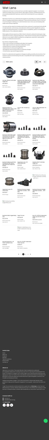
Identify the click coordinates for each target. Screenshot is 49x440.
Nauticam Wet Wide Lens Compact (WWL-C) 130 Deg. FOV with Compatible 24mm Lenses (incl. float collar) (39, 82)
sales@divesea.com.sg (9, 399)
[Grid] (36, 62)
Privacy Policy (5, 360)
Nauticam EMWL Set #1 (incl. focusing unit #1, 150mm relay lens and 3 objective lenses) (24, 136)
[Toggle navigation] (45, 2)
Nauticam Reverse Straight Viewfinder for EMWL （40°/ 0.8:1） (39, 190)
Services (4, 357)
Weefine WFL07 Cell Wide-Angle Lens (39, 162)
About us (4, 354)
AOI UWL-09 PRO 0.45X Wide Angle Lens (9, 81)
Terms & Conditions (6, 359)
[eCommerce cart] (41, 2)
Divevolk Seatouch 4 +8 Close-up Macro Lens (8, 242)
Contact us (5, 362)
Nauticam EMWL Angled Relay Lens (9, 216)
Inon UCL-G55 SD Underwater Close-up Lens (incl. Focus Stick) (40, 216)
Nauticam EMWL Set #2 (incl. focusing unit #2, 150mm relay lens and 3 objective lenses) (39, 136)
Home (3, 352)
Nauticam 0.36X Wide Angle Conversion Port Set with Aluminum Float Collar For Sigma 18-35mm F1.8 (9, 136)
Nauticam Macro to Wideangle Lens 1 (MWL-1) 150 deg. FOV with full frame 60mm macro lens (9, 109)
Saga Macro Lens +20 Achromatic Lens (22, 162)
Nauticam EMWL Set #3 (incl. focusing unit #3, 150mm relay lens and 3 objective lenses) (9, 163)
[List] (40, 62)
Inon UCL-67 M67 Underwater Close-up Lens (24, 242)
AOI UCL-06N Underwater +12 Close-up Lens (39, 108)
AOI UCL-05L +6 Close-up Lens (23, 108)
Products (4, 356)
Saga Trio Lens (20, 215)
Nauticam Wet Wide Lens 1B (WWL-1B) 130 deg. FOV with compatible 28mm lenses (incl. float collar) (24, 82)
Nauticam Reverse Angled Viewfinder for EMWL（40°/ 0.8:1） (23, 190)
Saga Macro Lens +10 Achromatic (7, 190)
